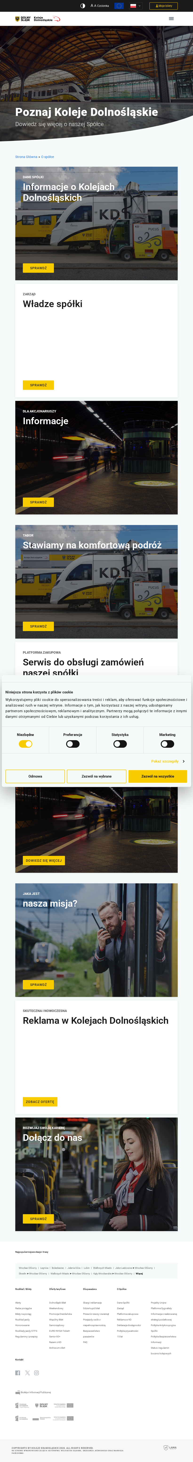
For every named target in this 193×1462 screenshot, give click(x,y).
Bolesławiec (58, 1268)
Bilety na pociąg (23, 1314)
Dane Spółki (123, 1302)
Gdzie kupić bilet (91, 1308)
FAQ (85, 1342)
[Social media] (17, 1373)
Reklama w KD (124, 1319)
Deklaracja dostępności (129, 1325)
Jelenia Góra (74, 1268)
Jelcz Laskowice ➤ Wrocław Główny (134, 1268)
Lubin (87, 1268)
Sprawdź (38, 268)
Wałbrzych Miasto (102, 1268)
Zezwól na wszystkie (157, 776)
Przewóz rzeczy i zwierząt (96, 1314)
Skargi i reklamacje (92, 1302)
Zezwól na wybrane (97, 776)
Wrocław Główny (28, 1268)
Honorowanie (22, 1325)
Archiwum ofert (57, 1348)
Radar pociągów (23, 1308)
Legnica (44, 1268)
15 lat (120, 1336)
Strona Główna (26, 157)
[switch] (73, 744)
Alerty (18, 1302)
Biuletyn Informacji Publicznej (35, 1392)
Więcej (139, 1273)
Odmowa (35, 776)
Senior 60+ (54, 1336)
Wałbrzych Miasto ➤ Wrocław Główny (70, 1273)
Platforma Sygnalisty (161, 1308)
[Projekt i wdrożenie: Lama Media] (170, 1451)
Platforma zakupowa (127, 1314)
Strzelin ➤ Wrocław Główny (33, 1273)
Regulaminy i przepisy (26, 1336)
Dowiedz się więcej (44, 860)
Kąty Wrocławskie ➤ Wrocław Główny (112, 1273)
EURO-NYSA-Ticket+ (59, 1331)
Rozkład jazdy (22, 1319)
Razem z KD (55, 1342)
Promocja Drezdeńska (60, 1314)
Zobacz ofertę (40, 1102)
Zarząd (120, 1308)
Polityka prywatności (127, 1331)
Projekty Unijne (158, 1302)
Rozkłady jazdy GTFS (26, 1331)
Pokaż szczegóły (165, 761)
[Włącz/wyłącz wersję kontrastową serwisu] (82, 6)
